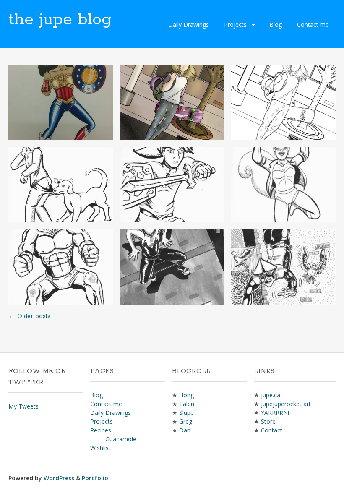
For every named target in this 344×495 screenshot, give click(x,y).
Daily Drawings (188, 25)
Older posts (29, 316)
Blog (275, 25)
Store (268, 421)
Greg (185, 421)
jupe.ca (270, 395)
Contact (271, 430)
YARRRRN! (275, 413)
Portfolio (95, 478)
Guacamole (120, 439)
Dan (184, 430)
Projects (235, 25)
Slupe (186, 413)
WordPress (59, 478)
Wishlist (100, 448)
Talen (186, 404)
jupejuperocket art (286, 404)
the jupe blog (60, 19)
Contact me (313, 25)
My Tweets (23, 406)
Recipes (100, 430)
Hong (186, 395)
